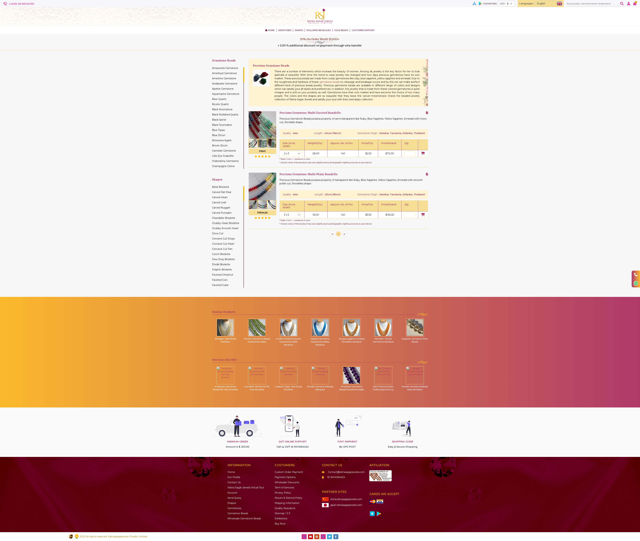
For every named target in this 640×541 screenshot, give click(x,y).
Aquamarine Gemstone (225, 93)
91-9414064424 (336, 477)
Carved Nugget (221, 207)
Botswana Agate (222, 140)
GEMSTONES (284, 30)
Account (232, 492)
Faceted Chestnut (222, 274)
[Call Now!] (636, 275)
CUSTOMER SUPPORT (363, 30)
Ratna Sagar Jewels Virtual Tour (246, 487)
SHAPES (299, 30)
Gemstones (234, 508)
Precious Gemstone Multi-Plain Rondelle (309, 174)
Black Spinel (219, 119)
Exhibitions (281, 518)
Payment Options (285, 477)
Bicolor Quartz (220, 104)
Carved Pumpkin (222, 212)
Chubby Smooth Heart (225, 228)
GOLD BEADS (341, 30)
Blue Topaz (218, 130)
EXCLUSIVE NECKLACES (318, 30)
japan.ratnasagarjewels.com (346, 505)
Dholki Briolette (221, 264)
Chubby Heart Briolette (225, 223)
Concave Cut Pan (222, 248)
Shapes (232, 503)
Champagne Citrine (223, 166)
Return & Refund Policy (288, 497)
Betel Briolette (220, 186)
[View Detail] (427, 112)
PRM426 (262, 212)
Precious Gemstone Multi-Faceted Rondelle (310, 112)
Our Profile (234, 477)
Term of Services (284, 487)
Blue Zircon (218, 135)
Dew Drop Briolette (223, 259)
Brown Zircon (220, 145)
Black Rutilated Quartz (225, 114)
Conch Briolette (221, 254)
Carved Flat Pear (221, 192)
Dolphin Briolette (222, 269)
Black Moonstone (222, 109)
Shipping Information (287, 503)
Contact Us (234, 482)
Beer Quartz (219, 99)
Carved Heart (220, 197)
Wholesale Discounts (287, 482)
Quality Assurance (285, 508)
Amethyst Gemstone (224, 73)
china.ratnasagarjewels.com (346, 499)
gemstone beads (330, 81)
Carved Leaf (219, 202)
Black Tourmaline (222, 124)
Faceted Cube (220, 285)
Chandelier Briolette (223, 217)
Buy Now (280, 523)
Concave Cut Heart (223, 243)
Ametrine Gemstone (224, 78)
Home (231, 472)
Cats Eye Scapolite (223, 155)
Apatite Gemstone (223, 88)
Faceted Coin (220, 279)
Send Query (234, 497)
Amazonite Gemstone (225, 68)
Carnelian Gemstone (224, 150)
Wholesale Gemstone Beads (244, 518)
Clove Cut (217, 233)
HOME (271, 30)
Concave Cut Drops (223, 238)
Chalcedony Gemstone (225, 161)
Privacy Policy (283, 492)
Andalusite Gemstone (224, 83)
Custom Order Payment (289, 472)
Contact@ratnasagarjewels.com (346, 472)
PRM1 (262, 151)
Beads (238, 513)
